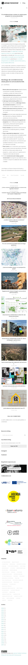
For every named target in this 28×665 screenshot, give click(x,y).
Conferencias (5, 568)
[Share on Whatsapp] (12, 21)
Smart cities (19, 588)
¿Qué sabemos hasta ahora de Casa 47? (14, 408)
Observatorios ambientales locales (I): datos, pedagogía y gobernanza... (14, 339)
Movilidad (22, 576)
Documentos (5, 570)
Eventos (19, 572)
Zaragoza (10, 600)
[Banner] (14, 511)
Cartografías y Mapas (21, 564)
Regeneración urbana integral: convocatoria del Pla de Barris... (14, 291)
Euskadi (13, 572)
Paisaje (17, 578)
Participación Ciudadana (18, 580)
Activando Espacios (6, 562)
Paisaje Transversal (15, 175)
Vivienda (18, 598)
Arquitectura (15, 562)
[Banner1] (14, 483)
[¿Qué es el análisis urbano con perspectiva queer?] (14, 257)
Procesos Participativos (7, 582)
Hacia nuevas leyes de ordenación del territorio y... (14, 363)
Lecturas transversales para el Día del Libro (14, 386)
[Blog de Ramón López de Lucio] (14, 469)
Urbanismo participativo (7, 596)
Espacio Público (5, 572)
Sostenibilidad (5, 590)
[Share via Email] (17, 21)
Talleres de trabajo (15, 590)
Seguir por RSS (14, 446)
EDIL (8, 175)
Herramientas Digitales (7, 574)
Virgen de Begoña (10, 598)
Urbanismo (4, 177)
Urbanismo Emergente (6, 594)
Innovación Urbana (18, 574)
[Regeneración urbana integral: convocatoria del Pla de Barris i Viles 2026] (14, 281)
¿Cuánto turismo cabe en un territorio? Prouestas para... (14, 220)
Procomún (16, 582)
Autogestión (5, 564)
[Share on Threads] (14, 21)
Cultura (12, 568)
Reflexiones (12, 584)
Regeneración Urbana (6, 586)
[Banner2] (14, 496)
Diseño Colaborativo (21, 568)
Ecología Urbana (13, 570)
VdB (3, 598)
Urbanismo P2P (16, 594)
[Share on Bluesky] (15, 21)
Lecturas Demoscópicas (7, 576)
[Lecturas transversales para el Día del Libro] (14, 375)
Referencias (5, 584)
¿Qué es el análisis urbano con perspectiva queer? (14, 268)
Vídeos (4, 600)
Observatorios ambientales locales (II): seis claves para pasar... (14, 315)
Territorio (4, 592)
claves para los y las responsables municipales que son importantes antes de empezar (12, 57)
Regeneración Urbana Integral (8, 588)
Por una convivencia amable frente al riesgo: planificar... (14, 244)
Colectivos (22, 566)
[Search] (26, 8)
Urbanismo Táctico (18, 596)
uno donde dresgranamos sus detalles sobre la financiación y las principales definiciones (13, 60)
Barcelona (12, 564)
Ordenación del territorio (7, 578)
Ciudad (3, 175)
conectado (15, 420)
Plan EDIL (22, 175)
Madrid (15, 576)
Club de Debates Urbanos (13, 566)
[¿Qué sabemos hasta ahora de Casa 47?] (14, 398)
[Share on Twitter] (11, 21)
